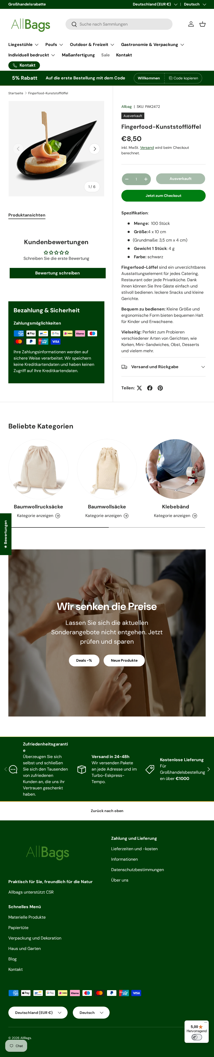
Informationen (124, 859)
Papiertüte (18, 927)
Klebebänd (175, 506)
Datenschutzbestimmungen (137, 869)
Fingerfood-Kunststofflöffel (48, 93)
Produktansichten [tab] (26, 215)
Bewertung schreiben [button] (57, 273)
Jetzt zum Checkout (163, 195)
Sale (105, 55)
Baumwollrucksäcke (38, 506)
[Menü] (206, 1023)
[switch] (197, 1037)
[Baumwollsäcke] (107, 469)
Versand (147, 147)
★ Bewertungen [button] (5, 534)
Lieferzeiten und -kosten (134, 849)
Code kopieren (186, 78)
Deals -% (84, 660)
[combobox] (119, 24)
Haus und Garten (24, 948)
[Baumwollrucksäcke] (38, 469)
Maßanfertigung (78, 55)
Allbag (126, 106)
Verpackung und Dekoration (34, 938)
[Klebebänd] (175, 469)
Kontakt (124, 55)
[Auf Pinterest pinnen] (160, 388)
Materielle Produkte (27, 917)
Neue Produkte (124, 660)
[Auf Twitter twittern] (139, 388)
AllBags (25, 1038)
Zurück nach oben (107, 810)
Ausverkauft (181, 178)
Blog (12, 959)
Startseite (15, 93)
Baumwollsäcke (107, 506)
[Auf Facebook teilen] (150, 388)
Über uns (119, 880)
